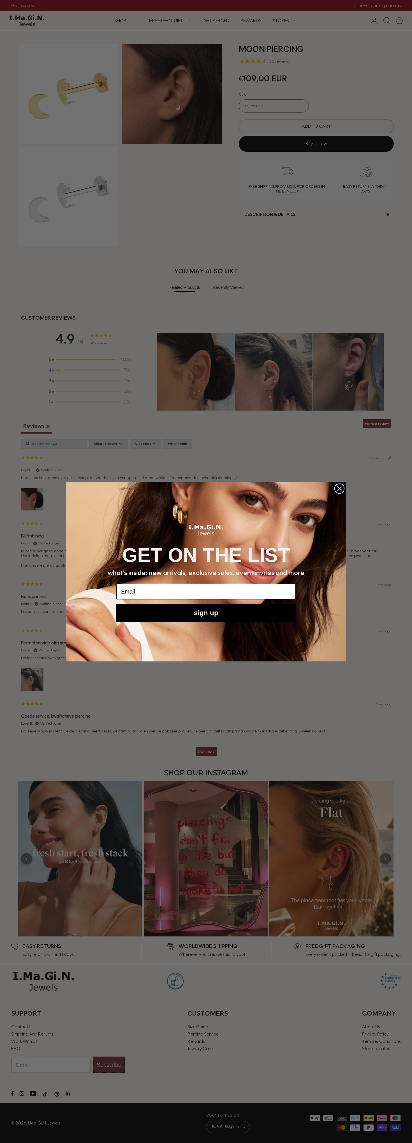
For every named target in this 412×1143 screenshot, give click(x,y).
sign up (206, 613)
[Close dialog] (339, 488)
